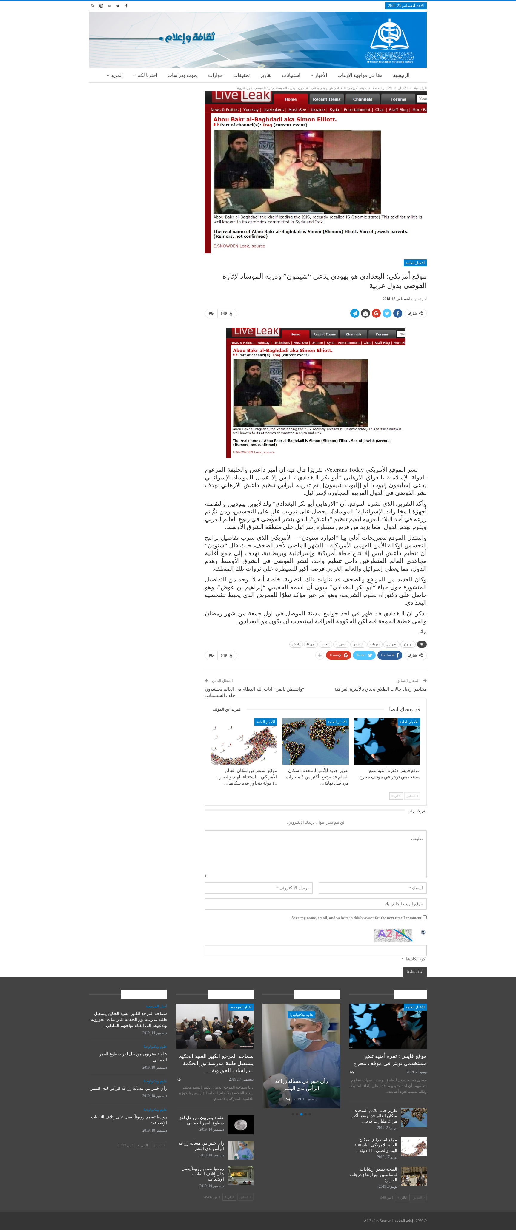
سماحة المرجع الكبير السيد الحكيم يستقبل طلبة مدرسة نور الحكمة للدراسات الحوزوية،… (216, 1063)
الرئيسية (401, 75)
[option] (301, 1057)
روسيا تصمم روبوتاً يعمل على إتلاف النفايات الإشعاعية (203, 1174)
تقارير (265, 75)
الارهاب (375, 644)
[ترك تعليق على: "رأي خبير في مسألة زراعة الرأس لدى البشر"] (287, 1099)
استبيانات (291, 75)
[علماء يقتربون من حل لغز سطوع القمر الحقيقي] (241, 1124)
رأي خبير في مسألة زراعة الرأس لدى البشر (129, 1088)
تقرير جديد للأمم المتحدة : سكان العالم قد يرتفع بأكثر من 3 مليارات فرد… (374, 1115)
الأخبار (321, 75)
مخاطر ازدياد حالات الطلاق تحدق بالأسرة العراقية (380, 689)
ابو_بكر (408, 644)
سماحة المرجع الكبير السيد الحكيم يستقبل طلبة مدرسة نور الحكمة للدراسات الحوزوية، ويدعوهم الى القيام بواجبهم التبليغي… (128, 1019)
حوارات (215, 75)
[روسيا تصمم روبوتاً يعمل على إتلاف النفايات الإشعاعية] (241, 1175)
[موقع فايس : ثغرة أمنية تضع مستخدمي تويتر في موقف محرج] (387, 741)
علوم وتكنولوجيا (301, 1015)
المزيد (117, 75)
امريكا (311, 644)
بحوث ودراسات (183, 75)
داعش (296, 644)
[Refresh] (423, 932)
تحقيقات (241, 75)
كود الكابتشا (415, 959)
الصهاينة (341, 644)
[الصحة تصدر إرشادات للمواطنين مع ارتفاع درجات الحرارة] (414, 1176)
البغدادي (358, 644)
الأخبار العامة (415, 263)
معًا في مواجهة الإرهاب (360, 75)
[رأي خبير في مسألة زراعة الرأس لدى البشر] (301, 1056)
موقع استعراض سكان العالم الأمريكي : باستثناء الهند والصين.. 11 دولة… (375, 1145)
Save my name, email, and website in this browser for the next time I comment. (356, 918)
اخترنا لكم (147, 75)
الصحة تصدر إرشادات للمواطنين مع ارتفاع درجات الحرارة (373, 1174)
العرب (325, 644)
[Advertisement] (142, 133)
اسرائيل (391, 644)
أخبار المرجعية (240, 1007)
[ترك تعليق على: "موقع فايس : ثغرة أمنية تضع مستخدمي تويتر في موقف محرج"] (351, 1072)
